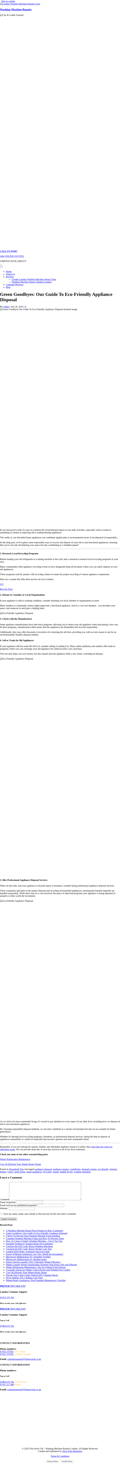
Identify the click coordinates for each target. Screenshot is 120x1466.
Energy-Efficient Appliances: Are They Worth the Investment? (34, 1254)
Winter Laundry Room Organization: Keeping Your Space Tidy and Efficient (41, 1264)
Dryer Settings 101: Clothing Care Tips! (24, 1278)
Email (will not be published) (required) (18, 1205)
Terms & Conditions (60, 1456)
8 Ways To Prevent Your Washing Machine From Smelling (33, 1236)
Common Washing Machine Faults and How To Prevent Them (35, 1238)
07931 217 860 (7, 1384)
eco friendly (103, 1169)
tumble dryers (66, 1172)
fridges (3, 1172)
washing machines (82, 1172)
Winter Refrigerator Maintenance (15, 1159)
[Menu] (1, 266)
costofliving (75, 1169)
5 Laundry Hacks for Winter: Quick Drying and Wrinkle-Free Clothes (38, 1270)
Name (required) (7, 1202)
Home (9, 271)
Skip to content (8, 1)
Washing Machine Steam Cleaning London (32, 282)
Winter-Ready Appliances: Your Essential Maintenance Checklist (36, 1280)
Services (10, 276)
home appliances (34, 1172)
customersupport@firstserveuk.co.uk (24, 1359)
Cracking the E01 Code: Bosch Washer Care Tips (29, 1249)
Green (10, 1172)
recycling (47, 1172)
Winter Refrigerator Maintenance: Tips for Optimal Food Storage (36, 1267)
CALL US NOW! (8, 251)
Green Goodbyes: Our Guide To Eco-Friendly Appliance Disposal (36, 1233)
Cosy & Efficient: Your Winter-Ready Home (20, 1164)
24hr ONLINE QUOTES (12, 256)
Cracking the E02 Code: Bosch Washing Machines (29, 1246)
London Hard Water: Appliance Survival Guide (28, 1251)
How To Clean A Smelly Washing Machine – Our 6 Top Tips (34, 1241)
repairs (56, 1172)
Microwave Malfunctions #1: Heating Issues (26, 1259)
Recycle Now (6, 589)
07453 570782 (6, 1351)
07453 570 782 (7, 1297)
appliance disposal (43, 1169)
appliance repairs (60, 1169)
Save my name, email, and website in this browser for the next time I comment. (40, 1214)
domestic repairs (89, 1169)
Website (3, 1208)
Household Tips (16, 1169)
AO (2, 584)
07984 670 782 (7, 1326)
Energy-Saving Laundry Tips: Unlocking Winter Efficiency (33, 1262)
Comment (4, 1199)
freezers (113, 1169)
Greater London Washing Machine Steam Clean (34, 279)
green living (19, 1172)
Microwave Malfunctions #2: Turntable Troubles (28, 1257)
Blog (8, 287)
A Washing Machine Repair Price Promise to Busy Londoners (34, 1230)
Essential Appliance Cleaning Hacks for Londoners (29, 1243)
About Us (10, 274)
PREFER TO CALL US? (13, 1286)
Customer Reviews (14, 284)
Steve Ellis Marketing (72, 1451)
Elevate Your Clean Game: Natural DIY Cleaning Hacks (32, 1275)
